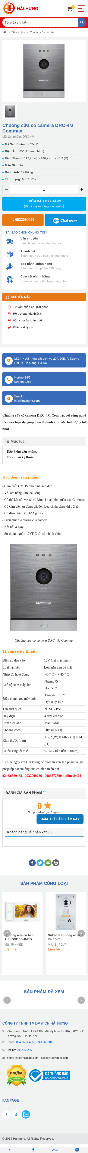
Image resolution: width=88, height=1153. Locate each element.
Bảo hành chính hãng (36, 263)
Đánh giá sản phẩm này (60, 819)
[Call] (11, 1150)
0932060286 (24, 1050)
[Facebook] (33, 1150)
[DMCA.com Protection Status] (16, 1075)
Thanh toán (29, 251)
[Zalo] (55, 1150)
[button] (5, 71)
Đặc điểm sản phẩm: (22, 451)
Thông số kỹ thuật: (21, 457)
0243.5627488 (44, 1042)
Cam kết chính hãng (35, 276)
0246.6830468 (25, 1042)
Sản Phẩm (18, 32)
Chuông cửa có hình (42, 32)
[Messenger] (77, 1150)
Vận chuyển (29, 238)
